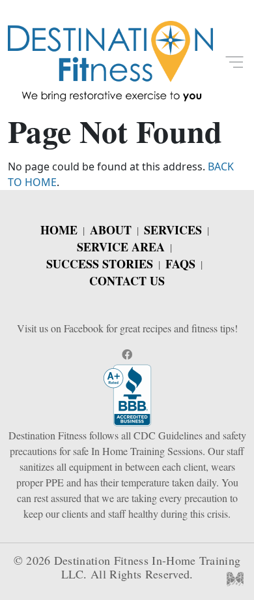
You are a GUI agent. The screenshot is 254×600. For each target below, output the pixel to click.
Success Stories (99, 263)
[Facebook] (127, 354)
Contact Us (127, 280)
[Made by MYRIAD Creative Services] (235, 578)
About (111, 229)
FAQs (180, 263)
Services (173, 229)
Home (59, 229)
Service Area (121, 246)
